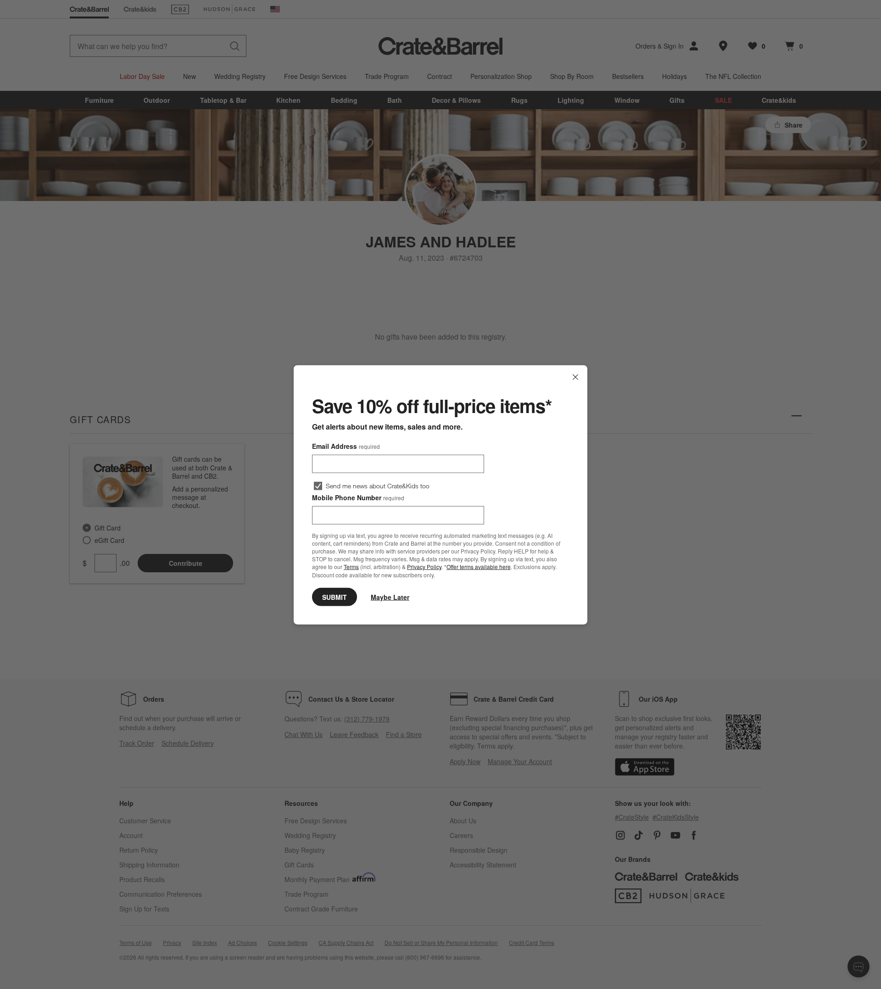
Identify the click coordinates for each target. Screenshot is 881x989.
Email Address (346, 445)
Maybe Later (390, 596)
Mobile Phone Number (358, 497)
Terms (351, 566)
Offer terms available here (478, 566)
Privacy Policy (424, 566)
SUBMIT (334, 596)
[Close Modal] (575, 377)
